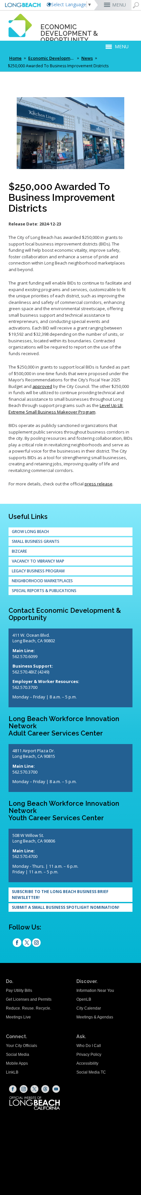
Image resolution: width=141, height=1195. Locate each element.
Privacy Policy (88, 1054)
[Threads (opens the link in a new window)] (45, 1089)
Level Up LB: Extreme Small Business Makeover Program (66, 408)
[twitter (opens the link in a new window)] (27, 943)
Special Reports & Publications (44, 590)
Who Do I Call (88, 1045)
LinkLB (12, 1072)
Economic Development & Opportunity (52, 58)
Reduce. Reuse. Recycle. (28, 1008)
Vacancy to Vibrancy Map (38, 561)
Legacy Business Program (38, 571)
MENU (119, 5)
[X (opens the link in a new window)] (34, 1089)
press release (98, 484)
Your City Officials (21, 1045)
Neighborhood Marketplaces (42, 581)
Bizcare (19, 551)
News (87, 58)
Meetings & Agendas (94, 1017)
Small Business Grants (35, 541)
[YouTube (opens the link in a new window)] (56, 1089)
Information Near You (95, 990)
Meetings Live (18, 1017)
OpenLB (83, 999)
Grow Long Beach (30, 531)
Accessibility (87, 1063)
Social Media (17, 1054)
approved (42, 386)
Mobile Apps (17, 1063)
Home (15, 58)
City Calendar (88, 1008)
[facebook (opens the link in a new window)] (17, 943)
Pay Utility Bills (19, 990)
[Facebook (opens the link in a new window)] (13, 1089)
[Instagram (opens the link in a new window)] (36, 943)
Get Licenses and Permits (28, 999)
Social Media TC (91, 1072)
